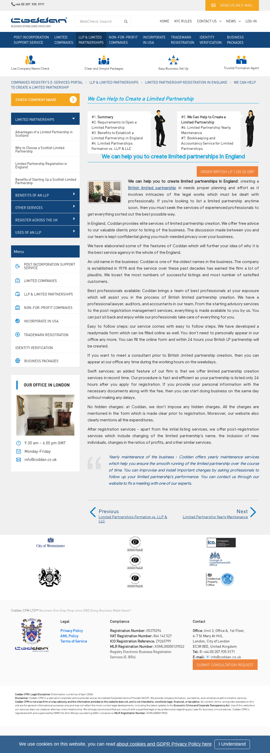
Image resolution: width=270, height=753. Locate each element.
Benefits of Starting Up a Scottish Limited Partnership (45, 181)
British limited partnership (152, 187)
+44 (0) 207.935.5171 (219, 651)
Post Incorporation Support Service (31, 40)
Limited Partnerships (34, 119)
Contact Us (207, 21)
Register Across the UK (36, 220)
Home (164, 21)
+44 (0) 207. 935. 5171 (29, 4)
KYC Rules (183, 21)
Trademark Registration (182, 40)
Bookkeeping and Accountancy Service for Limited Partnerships (207, 143)
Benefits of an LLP (32, 195)
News (231, 21)
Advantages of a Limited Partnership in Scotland (44, 133)
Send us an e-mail (236, 5)
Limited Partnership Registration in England (186, 82)
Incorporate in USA (154, 40)
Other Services (29, 207)
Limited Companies (63, 40)
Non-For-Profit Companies (123, 40)
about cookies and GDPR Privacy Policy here (164, 744)
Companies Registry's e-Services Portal (47, 82)
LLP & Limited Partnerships (91, 40)
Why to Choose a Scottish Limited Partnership (39, 149)
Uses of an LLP (28, 232)
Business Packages (235, 40)
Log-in (251, 21)
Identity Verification (211, 40)
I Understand (232, 744)
